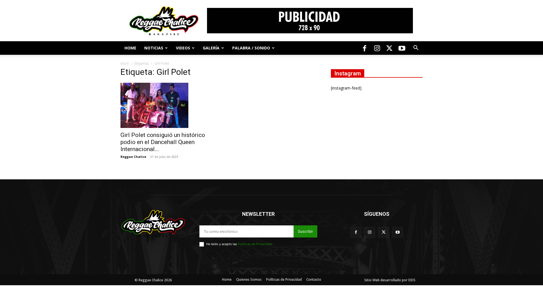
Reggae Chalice (133, 156)
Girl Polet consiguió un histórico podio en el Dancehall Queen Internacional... (162, 142)
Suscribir (305, 231)
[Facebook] (364, 48)
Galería (211, 48)
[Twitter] (389, 48)
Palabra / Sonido (251, 48)
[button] (416, 48)
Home (130, 48)
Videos (183, 48)
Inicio (124, 63)
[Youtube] (402, 48)
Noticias (153, 48)
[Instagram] (377, 48)
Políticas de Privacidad (255, 244)
